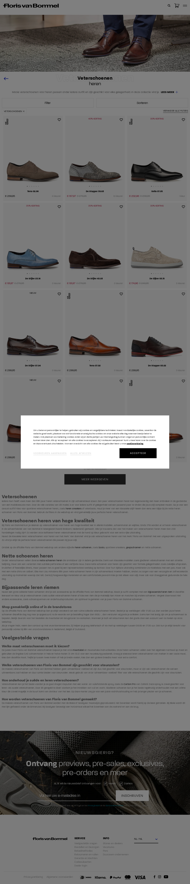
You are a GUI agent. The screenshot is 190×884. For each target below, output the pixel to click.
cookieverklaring (135, 443)
